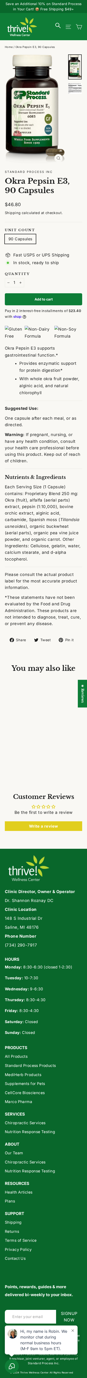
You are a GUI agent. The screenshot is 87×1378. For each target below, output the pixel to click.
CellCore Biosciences (25, 1093)
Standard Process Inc (29, 172)
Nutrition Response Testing (30, 1132)
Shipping (13, 213)
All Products (16, 1056)
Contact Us (15, 1258)
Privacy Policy (18, 1249)
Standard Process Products (30, 1065)
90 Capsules (20, 238)
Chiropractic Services (25, 1123)
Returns (12, 1231)
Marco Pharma (18, 1101)
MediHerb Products (23, 1074)
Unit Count (20, 230)
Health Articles (18, 1192)
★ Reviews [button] (82, 693)
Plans (10, 1201)
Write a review (43, 826)
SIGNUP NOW (71, 1316)
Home (9, 47)
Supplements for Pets (25, 1083)
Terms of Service (21, 1240)
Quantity (17, 274)
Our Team (14, 1153)
